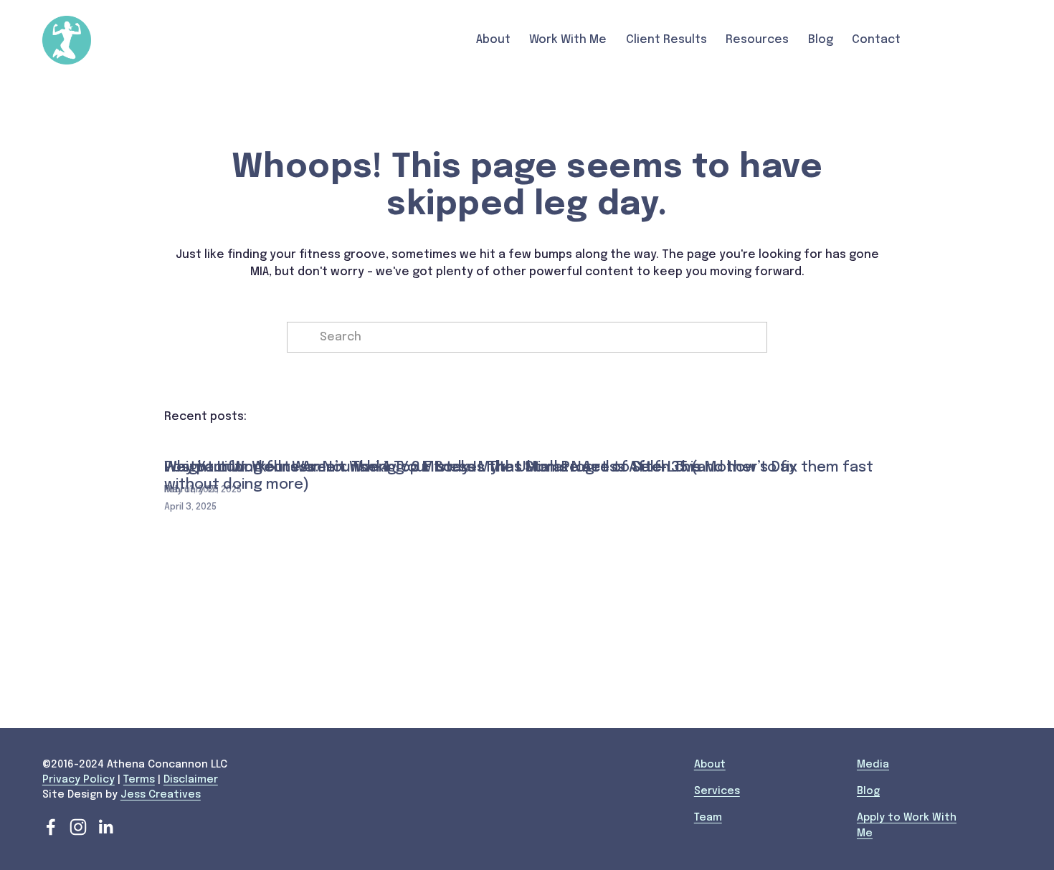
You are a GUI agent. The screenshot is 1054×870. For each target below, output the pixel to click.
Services (717, 791)
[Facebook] (51, 827)
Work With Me (568, 40)
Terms (139, 780)
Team (708, 818)
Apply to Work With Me (906, 825)
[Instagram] (78, 827)
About (710, 765)
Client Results (666, 40)
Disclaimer (190, 780)
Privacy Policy (78, 780)
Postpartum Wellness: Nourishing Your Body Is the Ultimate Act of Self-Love (432, 467)
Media (873, 765)
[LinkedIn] (105, 827)
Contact (876, 40)
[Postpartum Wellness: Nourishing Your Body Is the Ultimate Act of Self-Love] (432, 443)
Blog (820, 40)
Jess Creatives (160, 795)
